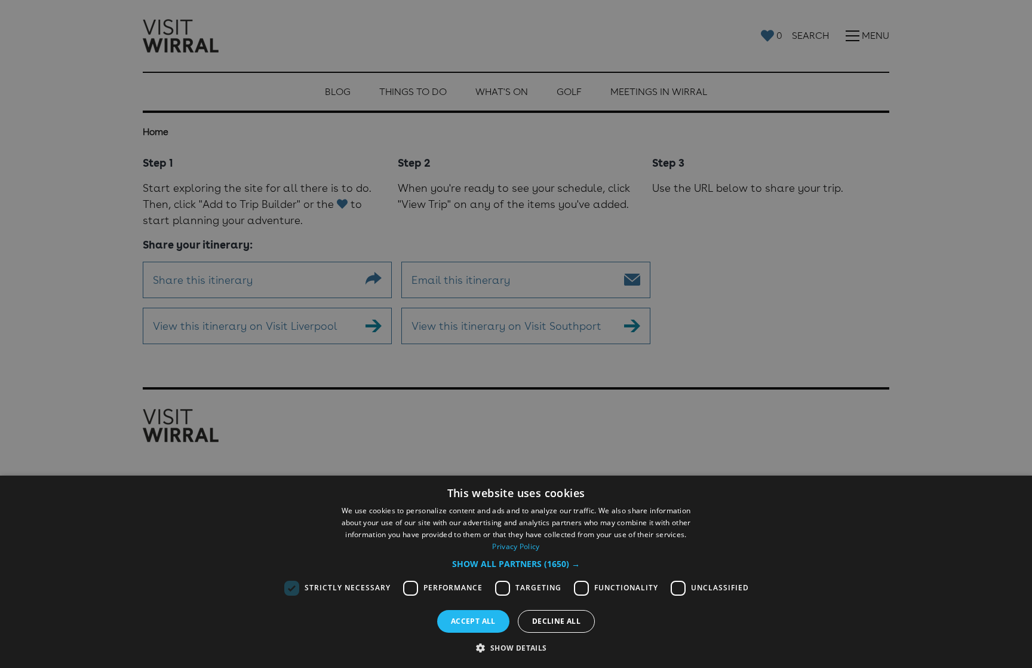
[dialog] (516, 572)
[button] (516, 563)
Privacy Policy (515, 546)
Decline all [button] (556, 621)
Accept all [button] (473, 621)
